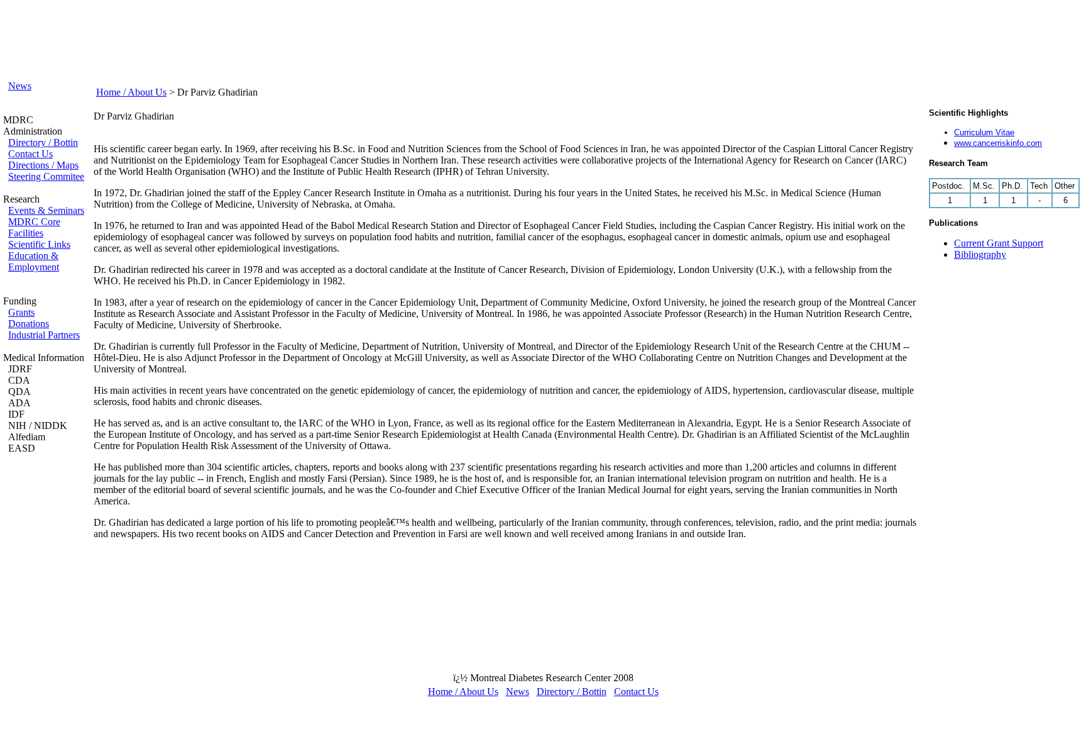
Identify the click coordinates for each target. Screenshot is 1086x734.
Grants (21, 312)
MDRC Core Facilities (34, 227)
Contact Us (30, 153)
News (19, 86)
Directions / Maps (43, 165)
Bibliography (980, 254)
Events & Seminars (46, 210)
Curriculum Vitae (984, 132)
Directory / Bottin (43, 142)
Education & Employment (33, 261)
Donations (28, 323)
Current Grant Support (998, 243)
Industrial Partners (44, 335)
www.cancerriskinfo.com (998, 143)
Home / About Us (131, 92)
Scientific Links (39, 244)
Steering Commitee (46, 176)
